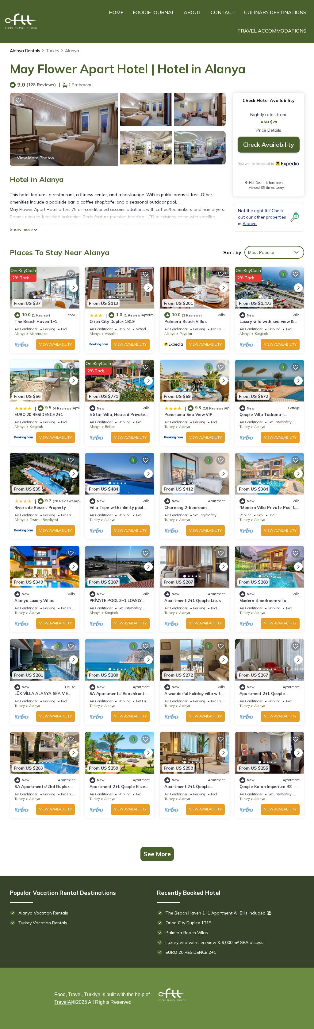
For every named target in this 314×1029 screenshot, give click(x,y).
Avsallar (111, 334)
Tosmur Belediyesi (44, 520)
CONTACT (223, 12)
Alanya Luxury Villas (34, 600)
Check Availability (268, 144)
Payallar (186, 334)
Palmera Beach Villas (185, 321)
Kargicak (261, 334)
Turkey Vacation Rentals (42, 923)
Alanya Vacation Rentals (43, 913)
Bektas (110, 427)
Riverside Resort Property (40, 507)
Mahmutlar (39, 334)
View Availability (55, 344)
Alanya (72, 50)
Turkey (52, 50)
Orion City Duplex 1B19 (112, 321)
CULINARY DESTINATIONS (275, 12)
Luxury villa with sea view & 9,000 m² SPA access (214, 942)
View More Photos (35, 158)
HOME (116, 12)
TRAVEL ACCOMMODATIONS (271, 31)
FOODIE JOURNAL (153, 12)
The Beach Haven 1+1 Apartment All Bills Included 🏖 (219, 913)
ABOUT (192, 12)
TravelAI (63, 1002)
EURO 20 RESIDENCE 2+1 (38, 414)
